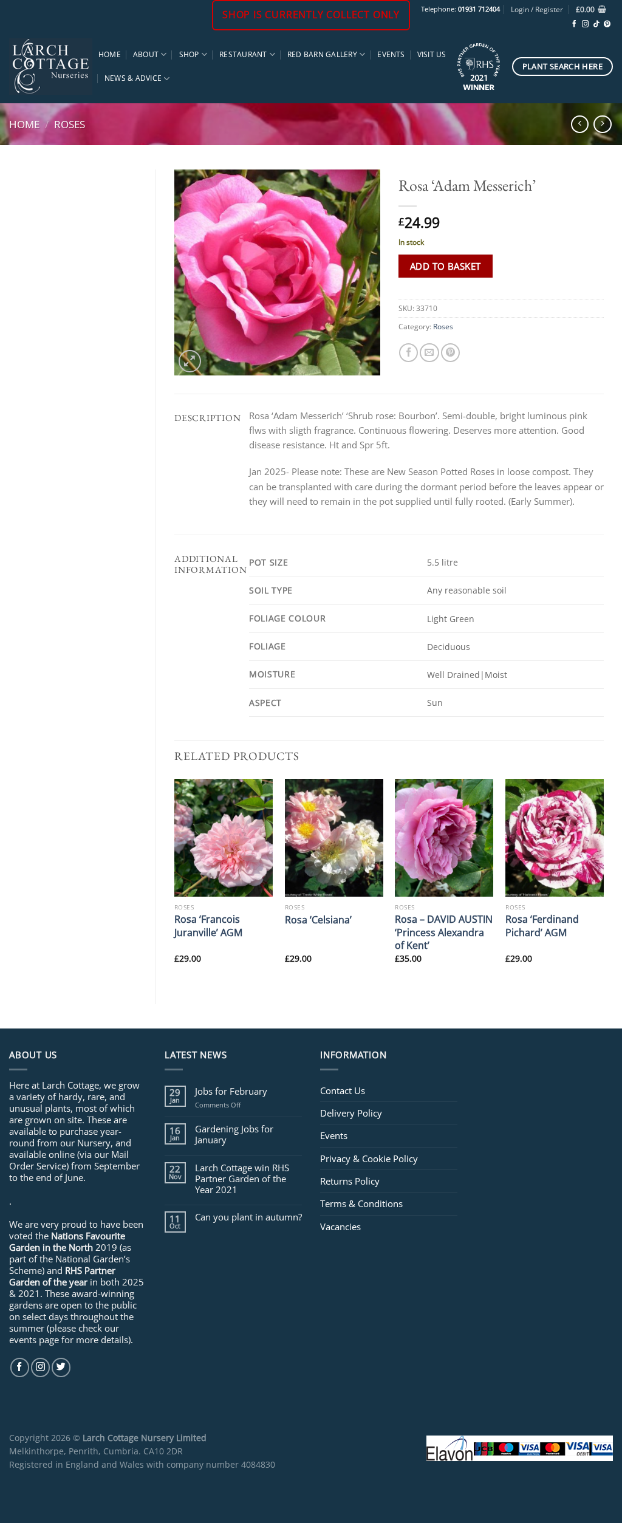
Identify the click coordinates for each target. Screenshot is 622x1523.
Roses (69, 124)
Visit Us (431, 54)
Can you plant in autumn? (248, 1216)
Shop (189, 54)
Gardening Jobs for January (234, 1134)
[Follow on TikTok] (596, 24)
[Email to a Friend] (429, 352)
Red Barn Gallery (322, 54)
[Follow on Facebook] (574, 24)
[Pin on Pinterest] (450, 352)
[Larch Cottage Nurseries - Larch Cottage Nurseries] (50, 66)
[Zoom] (190, 361)
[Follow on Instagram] (585, 24)
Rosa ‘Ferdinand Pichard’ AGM (542, 925)
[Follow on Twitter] (61, 1367)
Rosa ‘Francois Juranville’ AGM (208, 925)
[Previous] (175, 881)
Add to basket (445, 266)
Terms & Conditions (361, 1203)
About (146, 54)
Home (109, 54)
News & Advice (133, 78)
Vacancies (340, 1226)
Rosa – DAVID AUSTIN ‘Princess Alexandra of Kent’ (444, 931)
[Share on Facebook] (408, 352)
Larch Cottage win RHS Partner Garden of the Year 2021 (242, 1179)
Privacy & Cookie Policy (369, 1158)
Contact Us (342, 1090)
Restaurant (243, 54)
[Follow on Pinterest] (607, 24)
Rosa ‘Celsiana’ (318, 919)
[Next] (603, 881)
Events (391, 54)
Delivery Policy (351, 1113)
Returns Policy (350, 1181)
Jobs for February (231, 1091)
